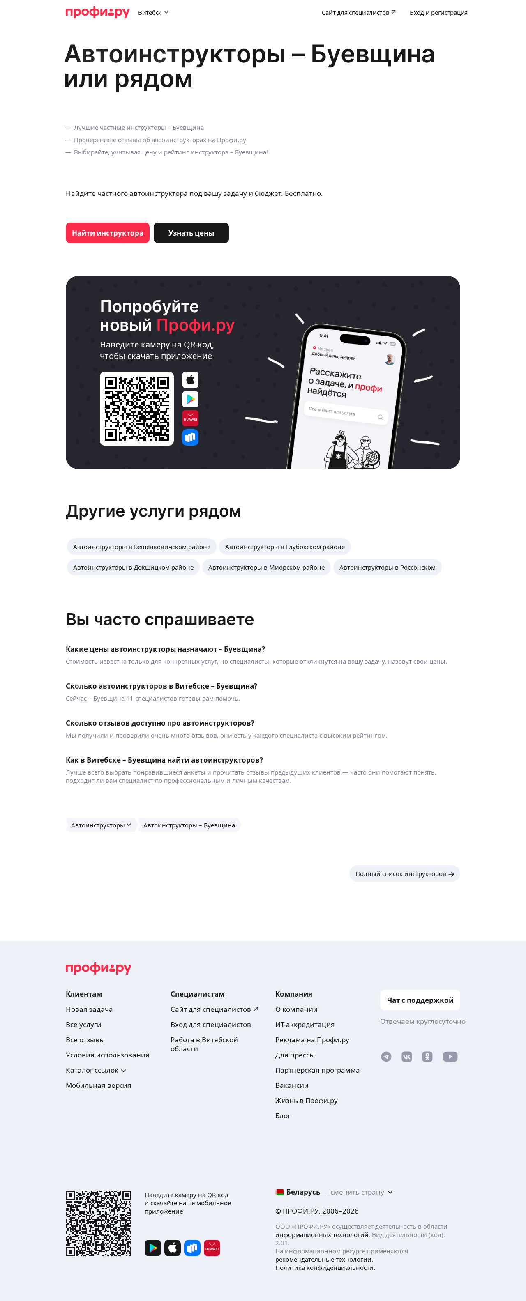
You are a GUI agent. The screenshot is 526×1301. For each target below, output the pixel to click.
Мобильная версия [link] (99, 1085)
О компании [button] (296, 1009)
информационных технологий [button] (322, 1234)
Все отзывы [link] (85, 1039)
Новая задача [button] (89, 1009)
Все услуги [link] (84, 1024)
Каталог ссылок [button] (92, 1070)
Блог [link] (283, 1115)
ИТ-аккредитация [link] (305, 1024)
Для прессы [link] (295, 1055)
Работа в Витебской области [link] (204, 1044)
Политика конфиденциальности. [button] (325, 1267)
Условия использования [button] (108, 1055)
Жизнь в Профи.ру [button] (306, 1100)
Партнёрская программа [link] (317, 1070)
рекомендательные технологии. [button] (324, 1259)
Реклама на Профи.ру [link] (312, 1039)
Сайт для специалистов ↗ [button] (215, 1009)
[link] (108, 233)
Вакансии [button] (292, 1085)
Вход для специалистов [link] (211, 1024)
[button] (142, 546)
